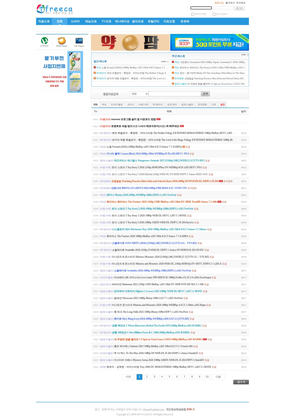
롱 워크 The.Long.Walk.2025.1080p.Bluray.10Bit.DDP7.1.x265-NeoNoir (151, 311)
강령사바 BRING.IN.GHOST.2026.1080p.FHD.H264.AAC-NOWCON (149, 188)
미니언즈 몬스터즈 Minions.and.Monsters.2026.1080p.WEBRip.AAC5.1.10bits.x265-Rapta (159, 305)
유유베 (184, 21)
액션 (104, 104)
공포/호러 (172, 104)
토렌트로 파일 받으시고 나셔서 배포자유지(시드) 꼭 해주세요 (145, 126)
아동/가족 (143, 104)
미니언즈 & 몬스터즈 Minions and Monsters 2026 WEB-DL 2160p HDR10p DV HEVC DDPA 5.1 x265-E (167, 263)
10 (207, 376)
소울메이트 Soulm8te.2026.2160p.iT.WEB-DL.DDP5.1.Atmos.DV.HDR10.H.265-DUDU (158, 249)
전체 (95, 104)
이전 (128, 376)
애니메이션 (122, 21)
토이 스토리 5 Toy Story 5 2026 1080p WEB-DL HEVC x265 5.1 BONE (149, 215)
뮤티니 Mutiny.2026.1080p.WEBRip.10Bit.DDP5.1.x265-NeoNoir (142, 194)
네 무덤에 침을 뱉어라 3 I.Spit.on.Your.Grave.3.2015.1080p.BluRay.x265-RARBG (228, 84)
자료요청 (169, 21)
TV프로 (106, 21)
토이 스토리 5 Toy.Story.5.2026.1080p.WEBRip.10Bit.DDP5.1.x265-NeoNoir (153, 208)
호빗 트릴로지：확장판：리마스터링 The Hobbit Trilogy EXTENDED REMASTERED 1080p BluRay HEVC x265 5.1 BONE (168, 73)
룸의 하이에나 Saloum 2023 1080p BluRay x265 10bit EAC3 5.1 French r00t (153, 346)
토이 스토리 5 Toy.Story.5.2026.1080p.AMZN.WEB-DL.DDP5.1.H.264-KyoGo (153, 222)
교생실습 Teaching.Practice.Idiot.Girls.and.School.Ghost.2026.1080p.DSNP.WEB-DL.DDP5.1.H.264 (233, 78)
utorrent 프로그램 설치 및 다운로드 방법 (133, 119)
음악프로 (138, 21)
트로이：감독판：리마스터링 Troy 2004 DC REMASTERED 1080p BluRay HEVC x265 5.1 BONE (159, 366)
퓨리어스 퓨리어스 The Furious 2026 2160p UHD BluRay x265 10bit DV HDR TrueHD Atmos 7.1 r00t (230, 67)
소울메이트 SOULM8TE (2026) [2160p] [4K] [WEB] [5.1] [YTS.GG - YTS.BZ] (154, 243)
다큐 (213, 104)
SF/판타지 (158, 104)
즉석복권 (240, 2)
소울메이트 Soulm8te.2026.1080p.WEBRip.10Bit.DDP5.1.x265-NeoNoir (153, 270)
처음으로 (44, 21)
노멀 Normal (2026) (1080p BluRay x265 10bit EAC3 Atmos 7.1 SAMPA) (137, 67)
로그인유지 (222, 14)
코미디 (130, 104)
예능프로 (91, 21)
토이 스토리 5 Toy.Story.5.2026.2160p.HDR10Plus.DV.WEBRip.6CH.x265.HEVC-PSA (157, 167)
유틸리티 (153, 21)
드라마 (75, 21)
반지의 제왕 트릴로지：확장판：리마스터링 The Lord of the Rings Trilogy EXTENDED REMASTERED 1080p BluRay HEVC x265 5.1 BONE (187, 139)
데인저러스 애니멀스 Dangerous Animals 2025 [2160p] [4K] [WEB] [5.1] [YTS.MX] (159, 160)
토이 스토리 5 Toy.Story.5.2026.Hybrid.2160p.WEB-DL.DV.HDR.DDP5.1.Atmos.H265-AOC (160, 174)
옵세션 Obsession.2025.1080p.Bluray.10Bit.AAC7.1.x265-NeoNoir (148, 298)
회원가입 (219, 2)
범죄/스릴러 (187, 104)
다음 (218, 376)
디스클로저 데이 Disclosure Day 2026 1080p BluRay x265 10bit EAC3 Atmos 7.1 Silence (159, 229)
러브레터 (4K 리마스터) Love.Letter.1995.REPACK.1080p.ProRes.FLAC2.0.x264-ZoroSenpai (163, 277)
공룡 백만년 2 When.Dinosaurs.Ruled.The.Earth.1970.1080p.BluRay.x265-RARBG (157, 325)
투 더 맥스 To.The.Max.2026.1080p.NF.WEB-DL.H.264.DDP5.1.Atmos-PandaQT (156, 353)
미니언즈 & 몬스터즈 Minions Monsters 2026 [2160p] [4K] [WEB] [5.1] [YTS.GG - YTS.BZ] (160, 256)
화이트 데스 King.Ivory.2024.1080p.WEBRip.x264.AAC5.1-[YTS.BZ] (152, 318)
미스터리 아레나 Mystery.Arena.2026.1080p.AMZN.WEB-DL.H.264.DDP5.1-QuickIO (159, 360)
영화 (60, 21)
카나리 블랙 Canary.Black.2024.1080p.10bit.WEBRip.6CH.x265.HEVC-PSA (148, 153)
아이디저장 (200, 14)
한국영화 (202, 104)
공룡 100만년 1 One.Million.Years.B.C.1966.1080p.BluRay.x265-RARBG (151, 332)
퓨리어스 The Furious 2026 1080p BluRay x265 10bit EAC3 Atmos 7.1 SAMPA (148, 236)
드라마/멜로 (117, 104)
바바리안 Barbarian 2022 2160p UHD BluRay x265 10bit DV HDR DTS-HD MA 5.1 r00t (158, 284)
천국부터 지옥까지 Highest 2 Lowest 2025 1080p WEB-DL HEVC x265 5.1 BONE (158, 291)
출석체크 (230, 2)
